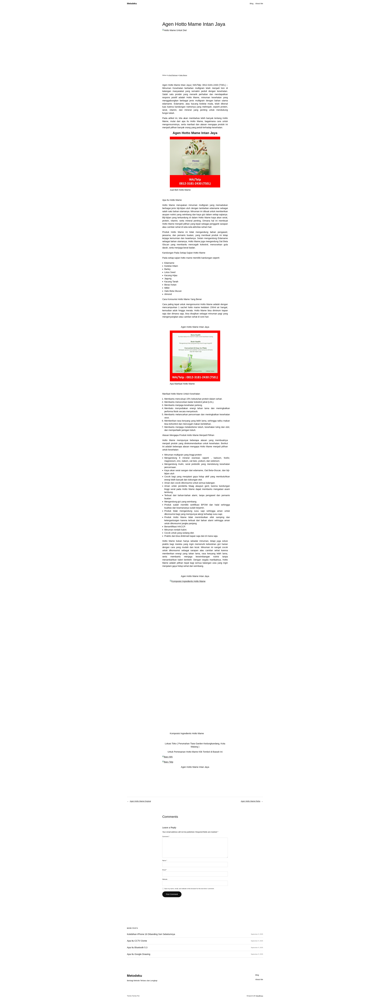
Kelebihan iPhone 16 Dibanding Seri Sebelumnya (151, 934)
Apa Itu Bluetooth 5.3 (137, 947)
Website (164, 879)
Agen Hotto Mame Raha (250, 801)
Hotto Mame (183, 75)
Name (164, 860)
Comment (165, 836)
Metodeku (132, 3)
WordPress (259, 996)
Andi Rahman (173, 75)
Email (164, 870)
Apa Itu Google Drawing (138, 954)
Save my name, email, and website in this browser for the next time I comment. (189, 888)
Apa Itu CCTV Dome (137, 941)
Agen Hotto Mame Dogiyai (140, 801)
